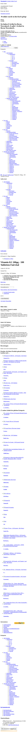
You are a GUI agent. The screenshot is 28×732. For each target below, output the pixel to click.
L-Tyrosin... (5, 424)
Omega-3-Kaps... (7, 364)
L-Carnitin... (5, 606)
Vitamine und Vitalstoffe (11, 98)
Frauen (10, 69)
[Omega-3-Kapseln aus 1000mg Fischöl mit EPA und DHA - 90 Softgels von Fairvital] (15, 362)
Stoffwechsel (12, 89)
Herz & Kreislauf (16, 82)
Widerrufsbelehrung (7, 632)
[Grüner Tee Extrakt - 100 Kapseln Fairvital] (13, 442)
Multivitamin (15, 108)
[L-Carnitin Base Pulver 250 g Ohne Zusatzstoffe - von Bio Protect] (15, 603)
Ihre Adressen (6, 712)
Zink (4, 369)
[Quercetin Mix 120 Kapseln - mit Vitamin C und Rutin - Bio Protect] (15, 373)
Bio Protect (14, 62)
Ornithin (5, 489)
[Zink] (5, 366)
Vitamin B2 (5, 503)
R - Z (13, 59)
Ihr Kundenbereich (5, 707)
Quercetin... (6, 375)
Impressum (5, 630)
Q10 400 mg (5, 496)
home (4, 41)
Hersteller (11, 60)
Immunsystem (12, 95)
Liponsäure (5, 475)
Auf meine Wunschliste (6, 301)
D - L (13, 56)
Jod (4, 524)
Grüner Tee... (6, 445)
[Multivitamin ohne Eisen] (9, 399)
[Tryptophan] (6, 387)
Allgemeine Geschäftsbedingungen (11, 628)
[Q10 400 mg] (6, 493)
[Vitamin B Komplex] (8, 507)
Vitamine (14, 119)
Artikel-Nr (3, 268)
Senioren (11, 71)
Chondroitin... (6, 616)
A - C (13, 55)
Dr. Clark (14, 64)
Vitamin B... (5, 510)
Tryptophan (6, 390)
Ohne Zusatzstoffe (16, 101)
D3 (12, 105)
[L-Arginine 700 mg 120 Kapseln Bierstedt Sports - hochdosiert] (15, 405)
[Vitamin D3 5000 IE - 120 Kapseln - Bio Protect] (15, 355)
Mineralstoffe (15, 107)
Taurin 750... (6, 531)
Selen (4, 380)
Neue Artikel (6, 626)
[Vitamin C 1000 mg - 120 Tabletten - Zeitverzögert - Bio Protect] (15, 554)
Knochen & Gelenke (16, 84)
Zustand (3, 270)
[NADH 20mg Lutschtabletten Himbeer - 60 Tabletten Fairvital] (15, 450)
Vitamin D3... (6, 358)
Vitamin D (14, 117)
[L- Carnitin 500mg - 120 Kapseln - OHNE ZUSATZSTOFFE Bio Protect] (15, 546)
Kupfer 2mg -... (6, 385)
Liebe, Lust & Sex (16, 86)
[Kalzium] (5, 465)
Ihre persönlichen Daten (8, 714)
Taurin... (5, 588)
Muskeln (11, 77)
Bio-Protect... (6, 540)
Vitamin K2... (6, 461)
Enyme (13, 106)
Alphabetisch (12, 54)
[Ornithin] (5, 486)
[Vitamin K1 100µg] (8, 258)
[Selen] (5, 378)
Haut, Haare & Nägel (14, 97)
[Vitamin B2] (6, 500)
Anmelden (3, 37)
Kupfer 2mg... (6, 438)
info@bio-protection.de (13, 725)
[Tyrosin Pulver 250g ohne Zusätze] (11, 428)
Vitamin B (14, 114)
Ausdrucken (6, 293)
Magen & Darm (12, 94)
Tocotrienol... (6, 579)
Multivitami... (6, 482)
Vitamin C (14, 115)
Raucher (11, 73)
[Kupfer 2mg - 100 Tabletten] (10, 383)
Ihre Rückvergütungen (8, 711)
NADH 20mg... (6, 453)
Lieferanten (3, 251)
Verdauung (14, 81)
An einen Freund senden (9, 292)
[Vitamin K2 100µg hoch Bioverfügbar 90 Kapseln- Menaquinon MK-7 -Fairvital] (15, 458)
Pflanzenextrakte (16, 110)
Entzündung (12, 93)
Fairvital (14, 66)
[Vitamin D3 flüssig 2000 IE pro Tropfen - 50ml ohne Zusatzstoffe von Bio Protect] (15, 394)
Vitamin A (14, 112)
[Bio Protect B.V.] (5, 46)
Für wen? (8, 67)
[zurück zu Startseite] (1, 175)
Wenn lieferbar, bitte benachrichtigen (9, 289)
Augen (10, 90)
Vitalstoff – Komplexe (17, 111)
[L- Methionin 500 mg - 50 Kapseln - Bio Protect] (14, 569)
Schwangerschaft (16, 85)
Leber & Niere (12, 92)
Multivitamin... (6, 401)
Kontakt (5, 42)
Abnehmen (11, 88)
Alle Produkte (9, 53)
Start (4, 51)
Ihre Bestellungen (7, 710)
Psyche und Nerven (16, 80)
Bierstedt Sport (15, 63)
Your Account (4, 38)
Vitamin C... (5, 557)
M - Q (13, 58)
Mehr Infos (3, 282)
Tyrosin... (5, 431)
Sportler (11, 75)
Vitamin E (14, 116)
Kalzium (5, 468)
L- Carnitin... (6, 548)
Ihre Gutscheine (7, 715)
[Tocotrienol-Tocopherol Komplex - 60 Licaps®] (14, 576)
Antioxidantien (15, 103)
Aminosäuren (15, 102)
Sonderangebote (7, 624)
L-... (4, 572)
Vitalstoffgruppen (13, 99)
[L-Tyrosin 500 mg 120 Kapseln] (11, 421)
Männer (11, 68)
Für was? (8, 76)
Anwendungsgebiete (14, 79)
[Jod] (4, 521)
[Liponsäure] (6, 472)
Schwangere (12, 72)
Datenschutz (6, 631)
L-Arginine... (6, 407)
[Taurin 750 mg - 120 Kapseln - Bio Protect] (13, 528)
